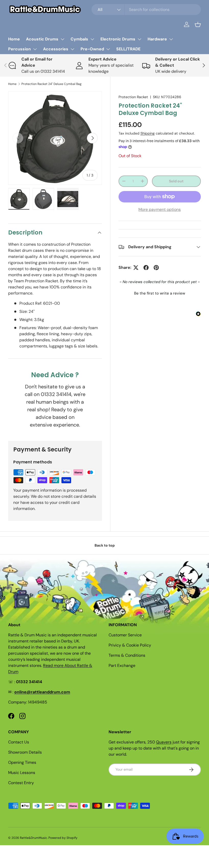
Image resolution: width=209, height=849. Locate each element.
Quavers (164, 742)
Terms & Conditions (127, 655)
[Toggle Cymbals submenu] (92, 39)
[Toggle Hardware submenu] (171, 39)
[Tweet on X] (136, 267)
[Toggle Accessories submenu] (72, 49)
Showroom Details (25, 752)
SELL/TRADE (128, 49)
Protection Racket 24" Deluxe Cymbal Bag (51, 84)
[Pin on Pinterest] (156, 267)
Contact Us (18, 742)
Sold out (176, 181)
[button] (197, 24)
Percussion (19, 49)
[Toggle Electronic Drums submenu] (139, 39)
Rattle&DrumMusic (33, 838)
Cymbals (79, 39)
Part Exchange (122, 665)
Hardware (157, 39)
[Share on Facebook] (146, 267)
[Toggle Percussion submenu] (35, 49)
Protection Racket (133, 97)
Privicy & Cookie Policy (130, 645)
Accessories (55, 49)
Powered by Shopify (62, 838)
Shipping (147, 133)
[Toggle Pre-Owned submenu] (108, 49)
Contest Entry (21, 782)
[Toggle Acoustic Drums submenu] (62, 39)
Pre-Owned (92, 49)
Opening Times (22, 762)
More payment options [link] (159, 209)
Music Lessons (21, 772)
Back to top (105, 545)
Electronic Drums (117, 39)
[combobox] (146, 9)
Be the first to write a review (159, 293)
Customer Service (125, 635)
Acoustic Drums (42, 39)
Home (14, 39)
